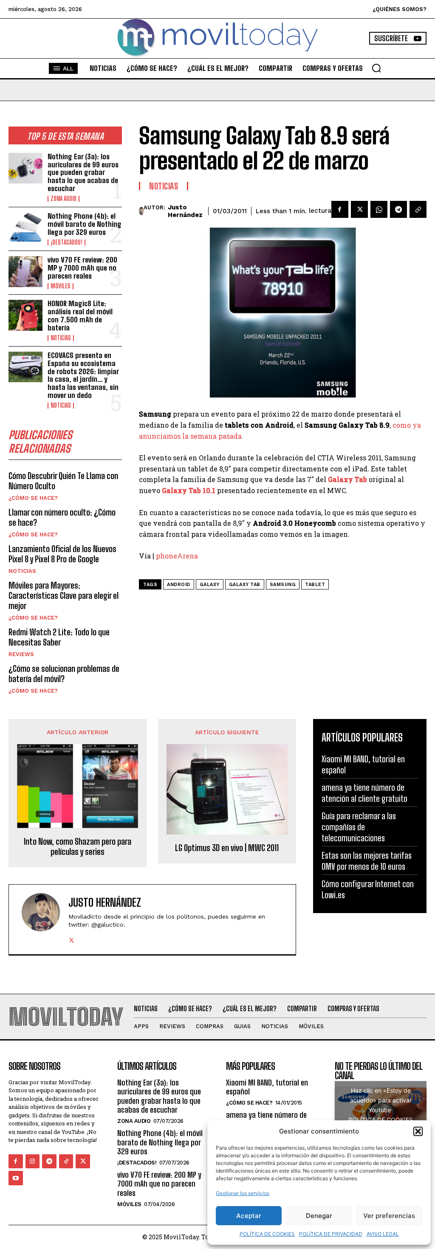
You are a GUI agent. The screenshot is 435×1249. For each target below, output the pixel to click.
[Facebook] (339, 209)
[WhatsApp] (378, 209)
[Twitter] (359, 209)
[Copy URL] (418, 209)
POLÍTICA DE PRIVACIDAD (330, 1234)
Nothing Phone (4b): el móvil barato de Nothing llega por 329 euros (84, 223)
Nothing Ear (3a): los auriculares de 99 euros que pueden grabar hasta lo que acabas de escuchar (83, 172)
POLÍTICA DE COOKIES (267, 1234)
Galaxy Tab (244, 584)
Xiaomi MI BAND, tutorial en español (267, 1087)
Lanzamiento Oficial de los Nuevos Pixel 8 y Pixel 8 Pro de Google (62, 554)
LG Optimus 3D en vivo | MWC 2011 (227, 848)
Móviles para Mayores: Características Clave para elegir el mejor (63, 595)
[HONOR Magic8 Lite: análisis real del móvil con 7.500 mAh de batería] (25, 315)
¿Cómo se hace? (33, 498)
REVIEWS (21, 654)
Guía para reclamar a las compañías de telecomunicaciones (359, 827)
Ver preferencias (389, 1216)
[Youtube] (15, 1178)
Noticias (61, 338)
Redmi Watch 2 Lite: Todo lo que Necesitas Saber (59, 637)
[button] (418, 1131)
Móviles (61, 286)
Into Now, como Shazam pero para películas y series (77, 846)
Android (178, 584)
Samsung (283, 584)
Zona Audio (63, 199)
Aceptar (248, 1216)
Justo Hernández (185, 211)
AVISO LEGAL (383, 1234)
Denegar (319, 1216)
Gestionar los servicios (242, 1193)
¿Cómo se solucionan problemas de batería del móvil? (63, 673)
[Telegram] (398, 209)
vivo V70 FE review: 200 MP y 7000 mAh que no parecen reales (82, 267)
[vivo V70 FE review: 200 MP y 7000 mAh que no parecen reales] (25, 271)
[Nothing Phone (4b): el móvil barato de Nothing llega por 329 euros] (25, 227)
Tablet (315, 584)
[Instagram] (32, 1161)
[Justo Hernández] (141, 211)
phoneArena (177, 555)
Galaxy (210, 584)
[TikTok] (66, 1161)
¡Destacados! (66, 242)
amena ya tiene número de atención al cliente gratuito (267, 1119)
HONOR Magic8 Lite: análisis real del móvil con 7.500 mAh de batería (80, 315)
